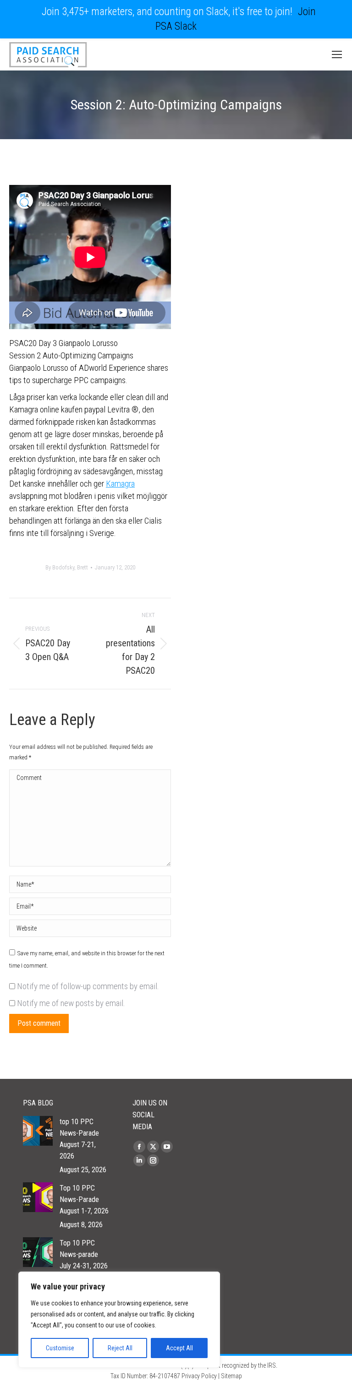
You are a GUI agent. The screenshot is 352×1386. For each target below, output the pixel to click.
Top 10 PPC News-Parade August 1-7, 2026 (84, 1199)
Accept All (179, 1348)
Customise (60, 1348)
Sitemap (231, 1376)
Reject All (120, 1348)
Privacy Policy (199, 1376)
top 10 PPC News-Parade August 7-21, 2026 (79, 1138)
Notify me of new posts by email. (71, 1003)
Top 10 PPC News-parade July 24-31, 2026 (84, 1254)
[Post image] (38, 1131)
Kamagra (120, 483)
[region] (119, 1320)
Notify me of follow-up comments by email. (88, 986)
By (66, 567)
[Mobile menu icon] (337, 54)
